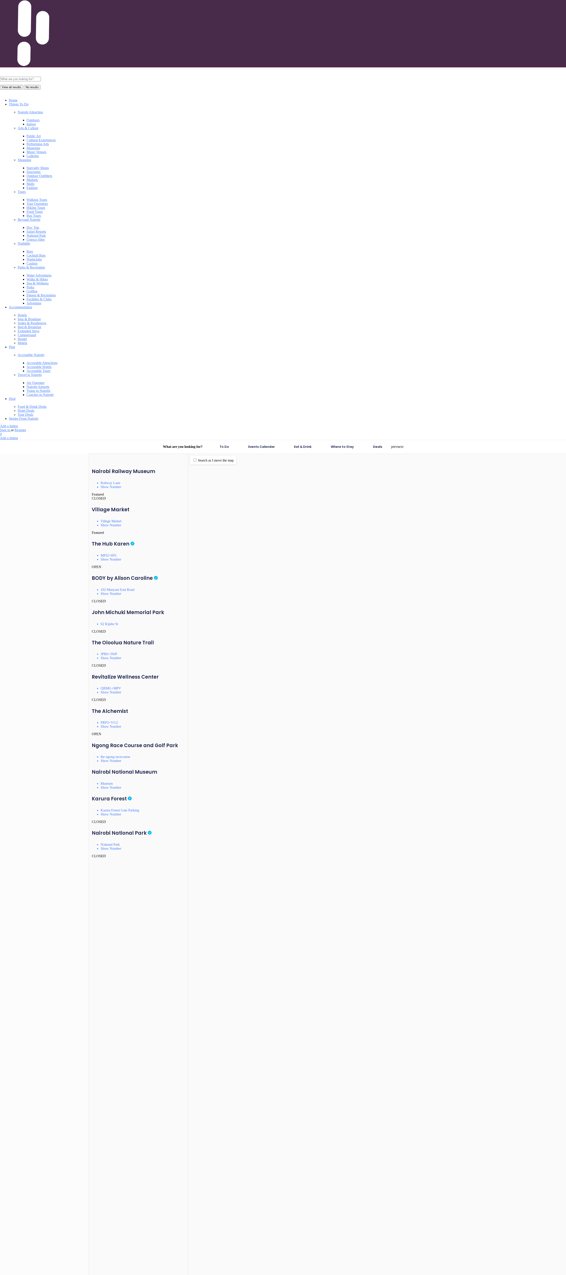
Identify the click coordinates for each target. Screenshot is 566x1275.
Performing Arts (38, 144)
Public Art (34, 136)
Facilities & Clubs (39, 299)
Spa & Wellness (38, 283)
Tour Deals (25, 414)
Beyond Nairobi (29, 219)
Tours (22, 192)
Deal (12, 399)
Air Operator (35, 383)
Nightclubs (34, 259)
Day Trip (33, 227)
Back (45, 1180)
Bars (30, 251)
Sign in (5, 430)
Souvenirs (33, 172)
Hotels (22, 315)
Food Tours (35, 212)
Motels (22, 343)
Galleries (33, 156)
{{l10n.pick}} (39, 647)
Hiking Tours (36, 208)
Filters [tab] (17, 463)
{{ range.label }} (16, 647)
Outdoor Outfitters (39, 176)
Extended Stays (28, 331)
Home (13, 100)
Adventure (34, 303)
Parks (30, 287)
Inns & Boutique (29, 319)
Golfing (32, 291)
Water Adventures (39, 275)
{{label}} (53, 531)
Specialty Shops (38, 168)
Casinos (32, 263)
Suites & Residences (32, 323)
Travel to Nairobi (30, 375)
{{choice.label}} (56, 598)
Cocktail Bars (36, 255)
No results (32, 87)
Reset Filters (45, 634)
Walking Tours (37, 200)
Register (20, 430)
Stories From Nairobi (23, 418)
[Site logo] (33, 74)
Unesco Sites (36, 239)
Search (9, 628)
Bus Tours (34, 216)
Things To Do (19, 104)
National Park (36, 235)
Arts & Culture (28, 128)
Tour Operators (37, 204)
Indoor (31, 124)
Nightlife (24, 243)
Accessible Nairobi (31, 355)
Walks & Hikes (37, 279)
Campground (27, 335)
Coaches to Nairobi (40, 395)
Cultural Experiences (41, 140)
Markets (32, 180)
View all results (11, 87)
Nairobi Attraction (30, 112)
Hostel (22, 339)
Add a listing (9, 426)
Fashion (32, 188)
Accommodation (20, 307)
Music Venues (36, 152)
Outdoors (33, 120)
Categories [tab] (32, 463)
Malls (30, 184)
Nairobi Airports (38, 387)
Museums (33, 148)
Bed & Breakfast (29, 327)
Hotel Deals (26, 410)
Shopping (24, 160)
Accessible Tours (38, 371)
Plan (12, 347)
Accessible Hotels (39, 367)
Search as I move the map (216, 460)
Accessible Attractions (42, 363)
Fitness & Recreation (41, 295)
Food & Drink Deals (32, 406)
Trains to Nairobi (38, 391)
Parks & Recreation (31, 267)
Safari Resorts (36, 231)
